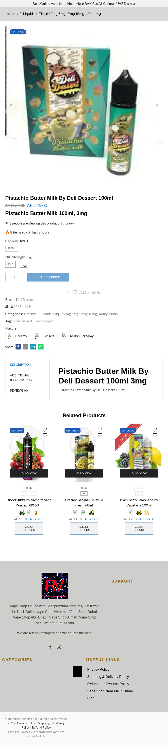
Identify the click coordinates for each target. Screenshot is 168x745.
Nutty (113, 314)
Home (10, 13)
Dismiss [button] (130, 3)
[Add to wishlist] (45, 433)
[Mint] (29, 512)
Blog (90, 698)
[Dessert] (84, 512)
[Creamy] (76, 512)
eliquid (49, 321)
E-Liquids (27, 13)
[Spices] (36, 512)
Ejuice (37, 321)
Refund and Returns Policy (108, 684)
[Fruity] (22, 512)
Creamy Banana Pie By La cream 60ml (84, 502)
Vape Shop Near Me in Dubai (110, 691)
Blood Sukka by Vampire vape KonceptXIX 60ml (29, 502)
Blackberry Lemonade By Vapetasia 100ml (139, 502)
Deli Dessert (25, 299)
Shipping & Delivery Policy (108, 677)
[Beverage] (131, 512)
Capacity (12, 241)
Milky (103, 314)
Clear (23, 266)
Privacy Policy (98, 669)
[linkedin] (33, 347)
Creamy (94, 13)
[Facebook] (18, 347)
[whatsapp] (40, 347)
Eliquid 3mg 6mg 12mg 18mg (61, 13)
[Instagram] (59, 647)
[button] (10, 106)
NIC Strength (15, 257)
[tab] (20, 364)
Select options (50, 277)
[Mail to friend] (25, 347)
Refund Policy (41, 727)
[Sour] (146, 512)
